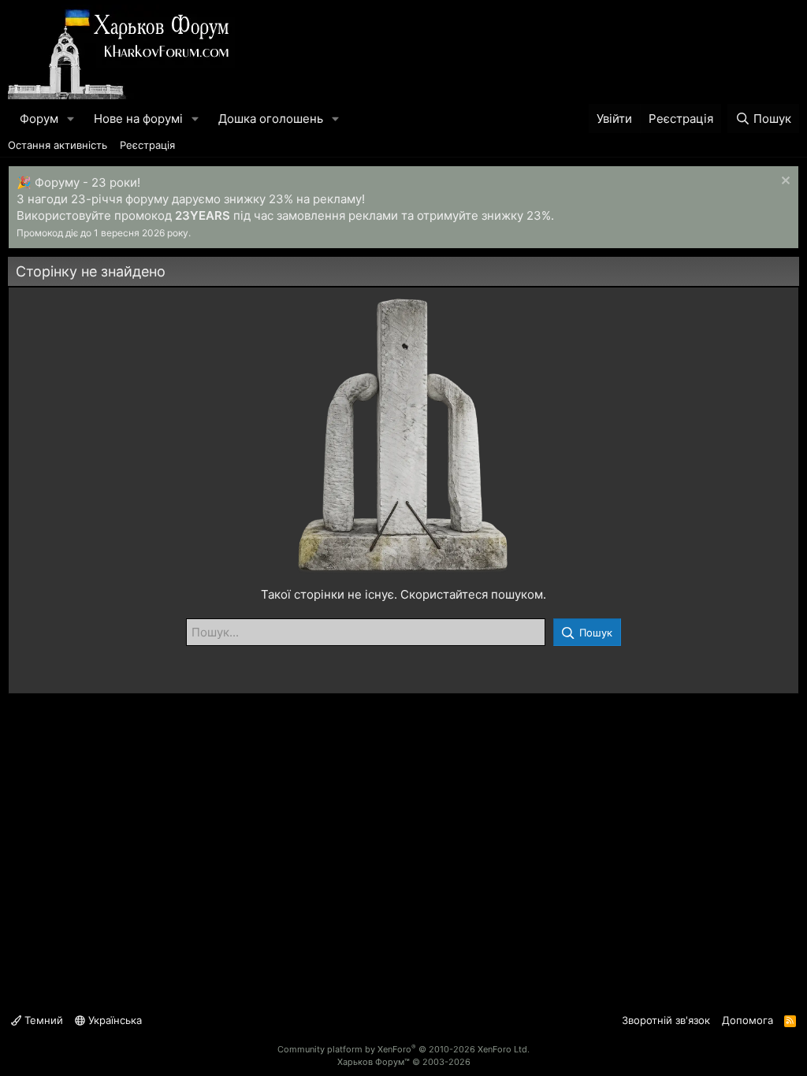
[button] (71, 118)
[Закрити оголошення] (783, 182)
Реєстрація (147, 145)
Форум (39, 118)
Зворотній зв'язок (666, 1020)
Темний (42, 1020)
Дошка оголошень (270, 118)
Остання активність (57, 145)
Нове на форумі (138, 118)
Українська (113, 1020)
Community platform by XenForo (403, 1049)
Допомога (747, 1020)
